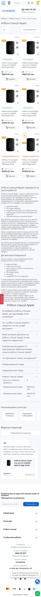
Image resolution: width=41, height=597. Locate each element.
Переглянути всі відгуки (21, 433)
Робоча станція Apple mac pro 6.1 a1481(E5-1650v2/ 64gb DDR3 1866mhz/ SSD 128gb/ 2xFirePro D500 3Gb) (30, 113)
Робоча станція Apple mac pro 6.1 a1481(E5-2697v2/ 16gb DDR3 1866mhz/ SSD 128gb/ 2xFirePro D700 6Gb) (30, 162)
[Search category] (28, 3)
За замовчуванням (29, 29)
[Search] (32, 3)
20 (4, 29)
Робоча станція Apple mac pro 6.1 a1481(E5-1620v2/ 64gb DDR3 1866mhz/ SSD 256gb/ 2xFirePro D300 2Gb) (30, 65)
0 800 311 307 (30, 10)
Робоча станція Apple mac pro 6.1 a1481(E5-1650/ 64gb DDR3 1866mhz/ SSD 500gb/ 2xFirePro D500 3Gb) (10, 113)
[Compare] (17, 47)
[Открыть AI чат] (37, 581)
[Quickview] (17, 43)
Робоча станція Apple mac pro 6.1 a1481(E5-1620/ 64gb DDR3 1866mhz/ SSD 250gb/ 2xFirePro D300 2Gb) (10, 65)
